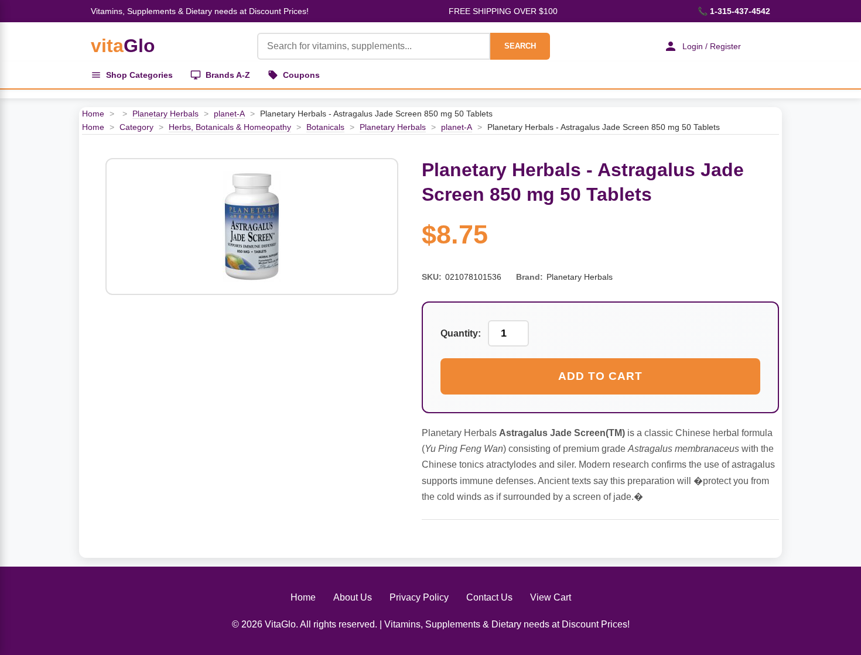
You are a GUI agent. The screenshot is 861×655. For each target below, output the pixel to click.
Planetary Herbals (165, 113)
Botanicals (325, 127)
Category (136, 127)
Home (93, 113)
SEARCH (520, 46)
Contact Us (489, 597)
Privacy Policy (419, 597)
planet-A (229, 113)
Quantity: (460, 333)
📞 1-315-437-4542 (734, 11)
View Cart (550, 597)
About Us (352, 597)
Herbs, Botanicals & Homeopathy (230, 127)
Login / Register (711, 46)
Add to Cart (600, 376)
